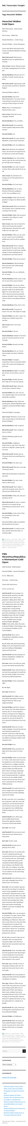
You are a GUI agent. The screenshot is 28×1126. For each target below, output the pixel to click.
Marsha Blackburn (16, 544)
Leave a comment (11, 547)
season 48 (19, 545)
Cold (7, 540)
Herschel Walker (11, 1036)
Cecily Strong (5, 1035)
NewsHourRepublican (14, 1040)
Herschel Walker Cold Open (11, 22)
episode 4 (18, 1035)
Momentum (5, 1040)
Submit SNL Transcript (9, 1077)
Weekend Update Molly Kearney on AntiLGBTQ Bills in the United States (14, 1104)
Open (15, 545)
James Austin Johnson (12, 542)
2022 (20, 539)
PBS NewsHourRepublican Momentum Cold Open (14, 558)
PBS (3, 1041)
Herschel (16, 540)
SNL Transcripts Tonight (13, 5)
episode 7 (11, 540)
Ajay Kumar (7, 539)
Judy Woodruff (19, 1036)
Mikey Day (17, 1038)
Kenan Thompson (6, 544)
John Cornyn (21, 542)
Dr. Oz (13, 1035)
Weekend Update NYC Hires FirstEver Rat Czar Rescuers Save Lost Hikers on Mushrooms (14, 1097)
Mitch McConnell (9, 545)
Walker (4, 547)
